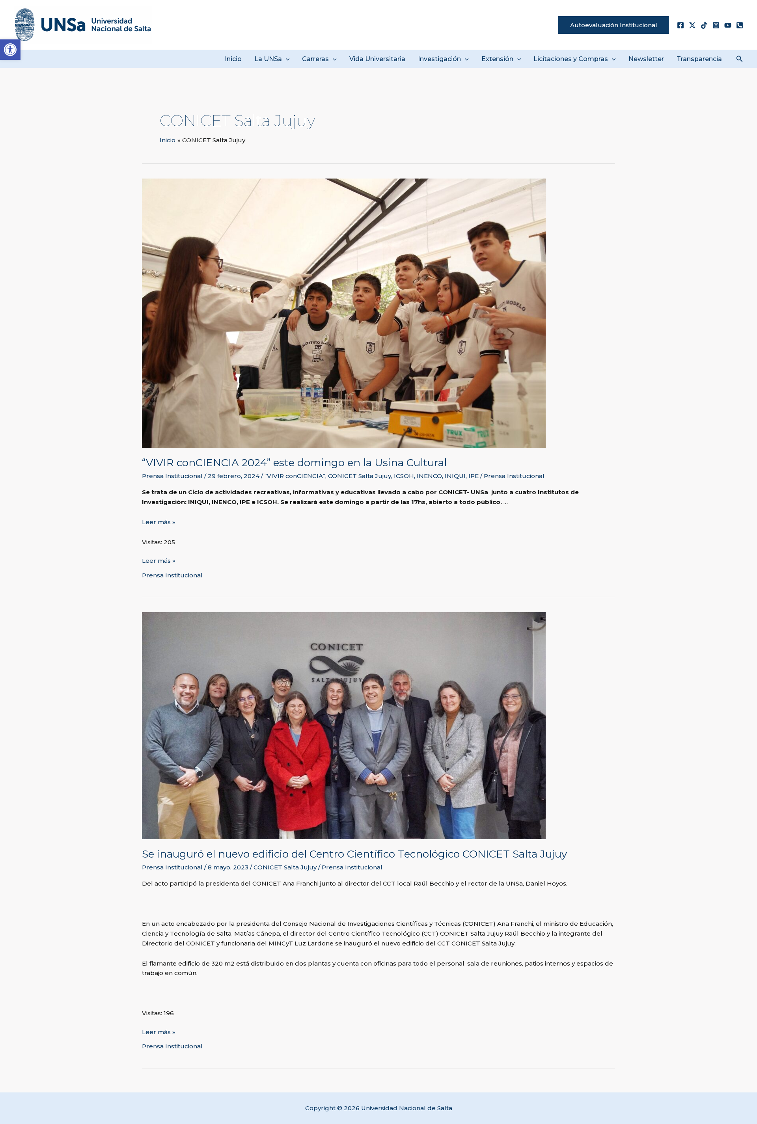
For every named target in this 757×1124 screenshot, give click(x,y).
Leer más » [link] (158, 522)
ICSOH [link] (404, 476)
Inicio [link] (233, 59)
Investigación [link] (439, 59)
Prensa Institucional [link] (172, 476)
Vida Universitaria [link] (377, 59)
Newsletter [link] (646, 59)
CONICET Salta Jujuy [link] (359, 476)
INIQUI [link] (455, 476)
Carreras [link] (315, 59)
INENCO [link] (429, 476)
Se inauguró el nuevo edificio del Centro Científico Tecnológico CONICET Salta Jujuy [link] (354, 854)
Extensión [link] (497, 59)
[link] (10, 49)
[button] (286, 59)
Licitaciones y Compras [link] (570, 59)
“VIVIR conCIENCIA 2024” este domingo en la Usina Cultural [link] (294, 462)
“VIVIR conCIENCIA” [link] (295, 476)
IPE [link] (473, 476)
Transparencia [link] (699, 59)
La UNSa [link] (268, 59)
